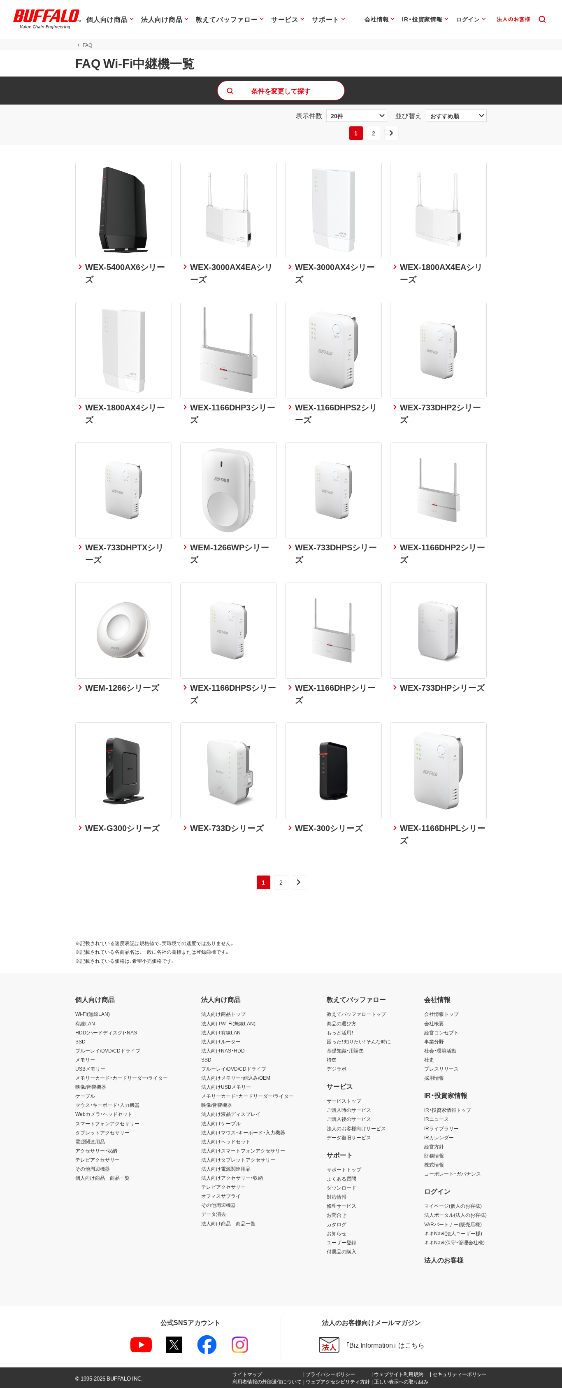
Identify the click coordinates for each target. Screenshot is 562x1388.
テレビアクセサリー (97, 1159)
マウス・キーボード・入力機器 (107, 1105)
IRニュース (436, 1119)
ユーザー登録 (341, 1242)
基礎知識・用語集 (345, 1050)
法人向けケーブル (221, 1123)
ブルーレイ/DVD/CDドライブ (107, 1050)
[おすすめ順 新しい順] (456, 115)
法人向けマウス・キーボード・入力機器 (243, 1132)
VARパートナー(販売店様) (453, 1224)
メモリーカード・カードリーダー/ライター (121, 1077)
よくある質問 (341, 1178)
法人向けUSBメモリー (226, 1086)
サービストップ (344, 1100)
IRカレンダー (439, 1137)
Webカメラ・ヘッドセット (103, 1114)
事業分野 (434, 1041)
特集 (332, 1059)
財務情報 (434, 1155)
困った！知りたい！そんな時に (359, 1041)
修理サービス (341, 1205)
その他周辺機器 (92, 1168)
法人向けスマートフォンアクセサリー (243, 1150)
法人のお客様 (444, 1260)
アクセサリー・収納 (96, 1150)
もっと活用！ (340, 1032)
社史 (429, 1059)
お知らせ (336, 1233)
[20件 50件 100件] (356, 115)
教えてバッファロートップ (356, 1014)
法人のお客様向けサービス (356, 1128)
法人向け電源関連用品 (226, 1168)
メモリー (85, 1059)
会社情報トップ (441, 1014)
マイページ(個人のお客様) (453, 1205)
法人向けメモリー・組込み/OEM (235, 1077)
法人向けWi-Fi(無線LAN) (228, 1023)
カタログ (336, 1224)
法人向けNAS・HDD (223, 1050)
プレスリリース (441, 1068)
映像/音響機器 (90, 1086)
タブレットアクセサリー (102, 1132)
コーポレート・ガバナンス (452, 1173)
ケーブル (85, 1095)
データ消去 (213, 1214)
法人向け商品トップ (223, 1014)
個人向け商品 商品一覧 (102, 1177)
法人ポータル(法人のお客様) (455, 1214)
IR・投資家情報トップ (447, 1109)
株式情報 (434, 1164)
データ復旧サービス (349, 1137)
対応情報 (336, 1196)
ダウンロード (341, 1187)
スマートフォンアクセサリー (107, 1123)
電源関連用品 (90, 1141)
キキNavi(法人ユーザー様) (453, 1233)
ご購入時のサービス (349, 1109)
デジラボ (336, 1068)
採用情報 (434, 1077)
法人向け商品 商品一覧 (228, 1223)
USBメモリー (90, 1068)
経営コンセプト (441, 1032)
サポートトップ (344, 1169)
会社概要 (434, 1023)
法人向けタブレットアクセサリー (238, 1159)
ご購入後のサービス (349, 1119)
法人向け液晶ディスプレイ (230, 1114)
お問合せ (336, 1214)
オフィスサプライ (221, 1195)
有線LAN (85, 1023)
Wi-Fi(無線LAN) (92, 1014)
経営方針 (434, 1146)
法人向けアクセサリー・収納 (232, 1177)
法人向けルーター (221, 1041)
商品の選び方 (341, 1023)
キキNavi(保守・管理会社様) (454, 1242)
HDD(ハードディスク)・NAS (106, 1032)
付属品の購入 (341, 1251)
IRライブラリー (441, 1128)
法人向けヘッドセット (226, 1141)
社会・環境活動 (440, 1050)
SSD (80, 1041)
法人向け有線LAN (221, 1032)
